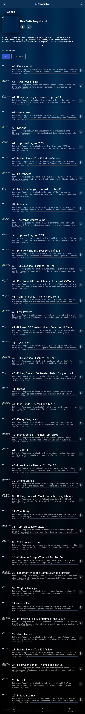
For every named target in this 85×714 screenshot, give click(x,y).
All (6, 56)
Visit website (9, 50)
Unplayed (18, 56)
